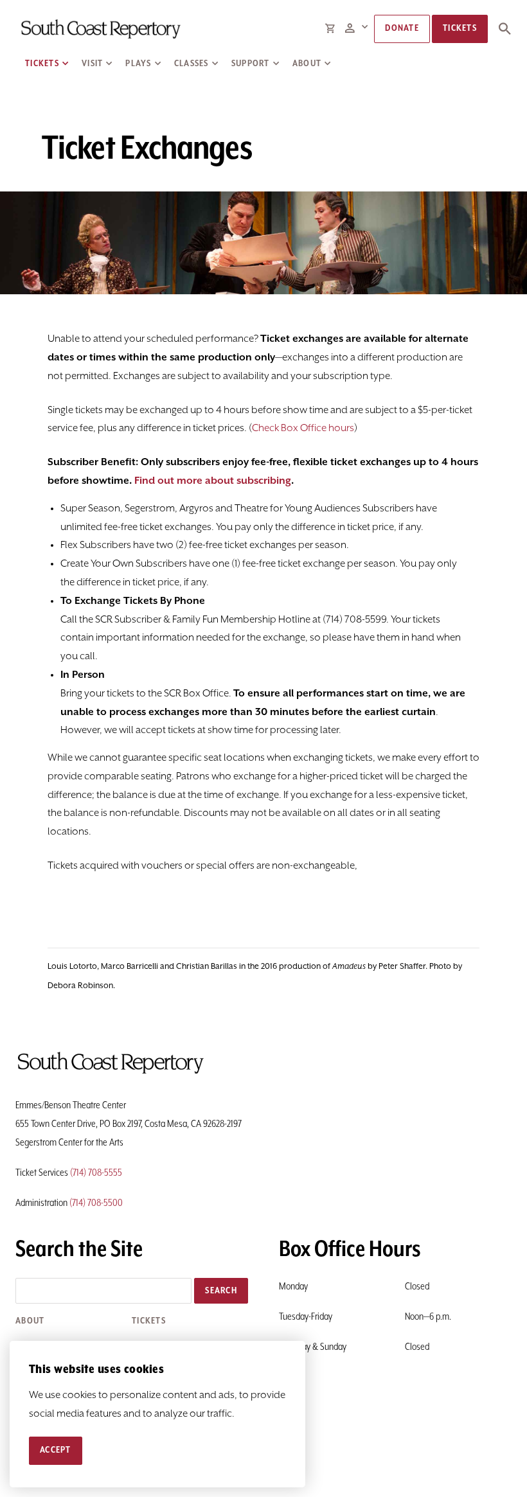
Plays (138, 63)
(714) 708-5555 (96, 1173)
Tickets (42, 63)
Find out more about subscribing (212, 481)
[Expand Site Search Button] (504, 29)
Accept (55, 1450)
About (306, 63)
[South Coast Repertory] (100, 28)
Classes (191, 63)
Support (250, 63)
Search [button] (221, 1291)
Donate (402, 28)
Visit (92, 63)
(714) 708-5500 (96, 1203)
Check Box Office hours (303, 428)
